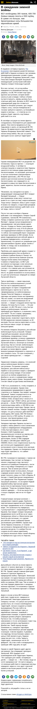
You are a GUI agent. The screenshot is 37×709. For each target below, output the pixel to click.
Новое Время (12, 32)
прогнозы (23, 26)
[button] (34, 139)
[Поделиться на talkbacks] (32, 36)
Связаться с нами (25, 703)
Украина (5, 26)
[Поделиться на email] (20, 36)
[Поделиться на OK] (24, 36)
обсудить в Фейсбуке (24, 694)
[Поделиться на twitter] (16, 36)
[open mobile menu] (2, 2)
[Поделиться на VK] (28, 36)
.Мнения (14, 2)
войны (17, 26)
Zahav (8, 2)
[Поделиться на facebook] (3, 36)
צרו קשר (5, 705)
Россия (12, 26)
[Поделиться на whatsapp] (7, 36)
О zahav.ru (5, 700)
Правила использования (27, 700)
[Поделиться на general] (11, 36)
